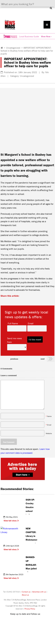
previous (14, 359)
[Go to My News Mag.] (2, 47)
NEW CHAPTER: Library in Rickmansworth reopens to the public (31, 535)
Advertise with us (39, 591)
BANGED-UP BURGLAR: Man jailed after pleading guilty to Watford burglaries (31, 564)
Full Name (13, 323)
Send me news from (17, 340)
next (43, 359)
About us (25, 595)
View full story (10, 520)
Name (49, 416)
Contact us (26, 591)
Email (30, 323)
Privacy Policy (29, 608)
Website (49, 433)
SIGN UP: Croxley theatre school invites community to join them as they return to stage (31, 506)
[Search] (50, 8)
